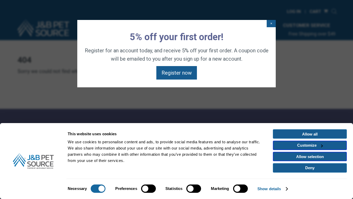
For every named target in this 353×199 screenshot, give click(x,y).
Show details (269, 189)
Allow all (310, 134)
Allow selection (310, 156)
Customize (307, 145)
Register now (177, 73)
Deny (309, 168)
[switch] (148, 188)
